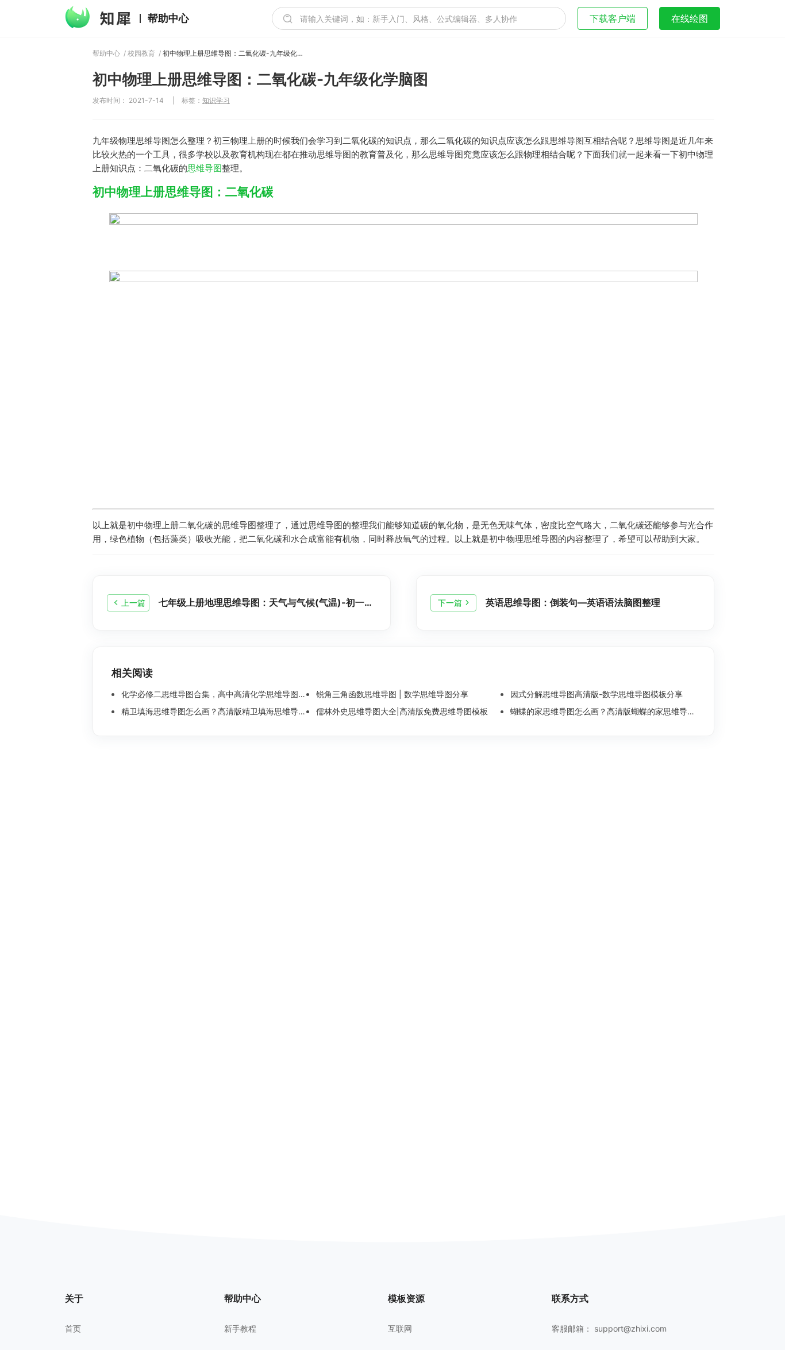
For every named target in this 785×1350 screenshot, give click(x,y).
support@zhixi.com (630, 1328)
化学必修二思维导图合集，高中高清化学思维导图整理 (212, 694)
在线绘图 (689, 18)
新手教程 (240, 1328)
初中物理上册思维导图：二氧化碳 (183, 191)
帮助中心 (168, 18)
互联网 (400, 1328)
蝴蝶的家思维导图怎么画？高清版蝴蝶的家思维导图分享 (601, 711)
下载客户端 (613, 18)
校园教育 (141, 53)
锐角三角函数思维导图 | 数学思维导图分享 (391, 694)
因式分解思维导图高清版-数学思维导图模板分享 (595, 694)
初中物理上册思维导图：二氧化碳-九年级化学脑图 (234, 53)
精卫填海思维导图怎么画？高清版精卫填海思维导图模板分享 (212, 711)
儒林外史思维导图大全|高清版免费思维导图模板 (401, 711)
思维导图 (204, 168)
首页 (73, 1328)
